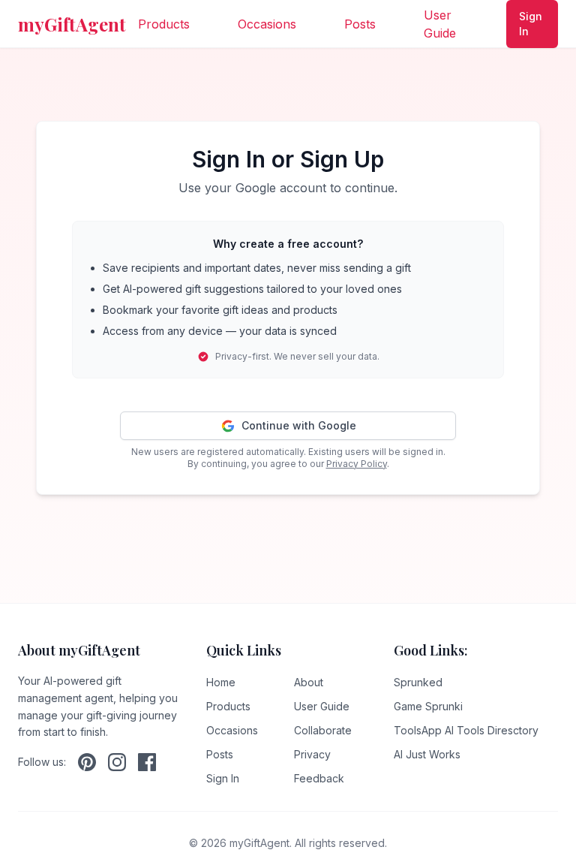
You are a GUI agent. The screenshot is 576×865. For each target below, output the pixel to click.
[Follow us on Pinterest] (87, 762)
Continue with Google (299, 425)
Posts (360, 24)
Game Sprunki (428, 706)
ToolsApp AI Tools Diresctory (466, 730)
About (308, 682)
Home (221, 682)
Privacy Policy (356, 463)
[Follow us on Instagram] (117, 762)
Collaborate (323, 730)
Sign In (530, 24)
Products (164, 24)
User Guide (440, 24)
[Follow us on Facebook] (147, 762)
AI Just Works (427, 754)
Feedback (319, 778)
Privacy (312, 754)
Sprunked (418, 682)
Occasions (267, 24)
